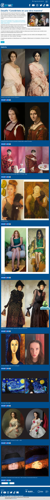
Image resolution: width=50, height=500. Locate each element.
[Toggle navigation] (46, 1)
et (43, 1)
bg (35, 1)
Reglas (2, 42)
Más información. (14, 498)
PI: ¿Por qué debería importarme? (12, 496)
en (37, 1)
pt (39, 1)
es (41, 1)
